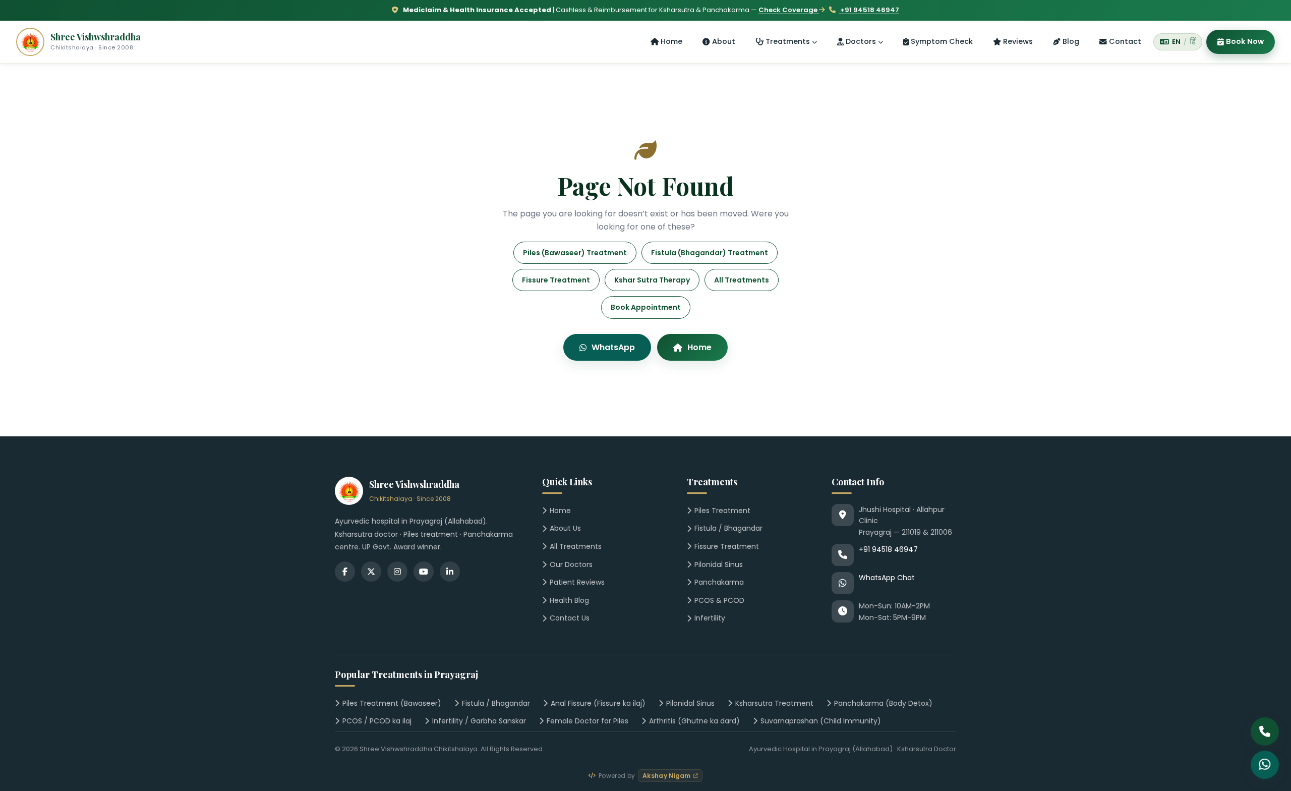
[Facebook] (345, 571)
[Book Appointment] (1264, 764)
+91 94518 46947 (869, 10)
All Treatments (741, 280)
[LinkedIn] (450, 571)
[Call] (1265, 731)
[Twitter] (371, 571)
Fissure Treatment (556, 280)
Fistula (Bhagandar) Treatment (709, 253)
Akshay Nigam (666, 775)
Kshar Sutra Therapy (652, 280)
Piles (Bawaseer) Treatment (575, 253)
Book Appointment (646, 307)
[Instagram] (397, 571)
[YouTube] (424, 571)
